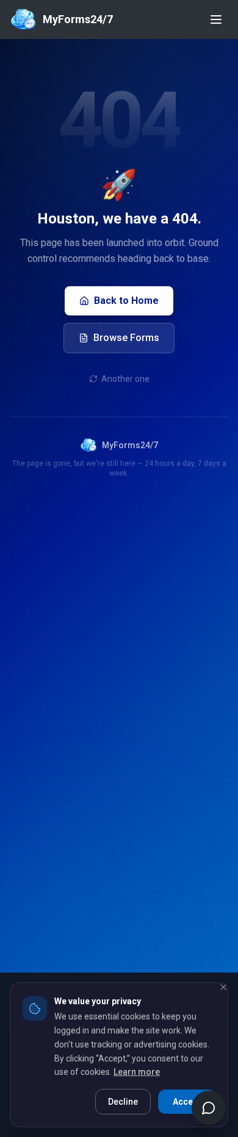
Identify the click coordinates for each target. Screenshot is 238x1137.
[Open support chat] (209, 1108)
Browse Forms (126, 337)
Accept (187, 1102)
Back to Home (126, 300)
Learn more (137, 1072)
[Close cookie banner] (223, 987)
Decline (123, 1102)
